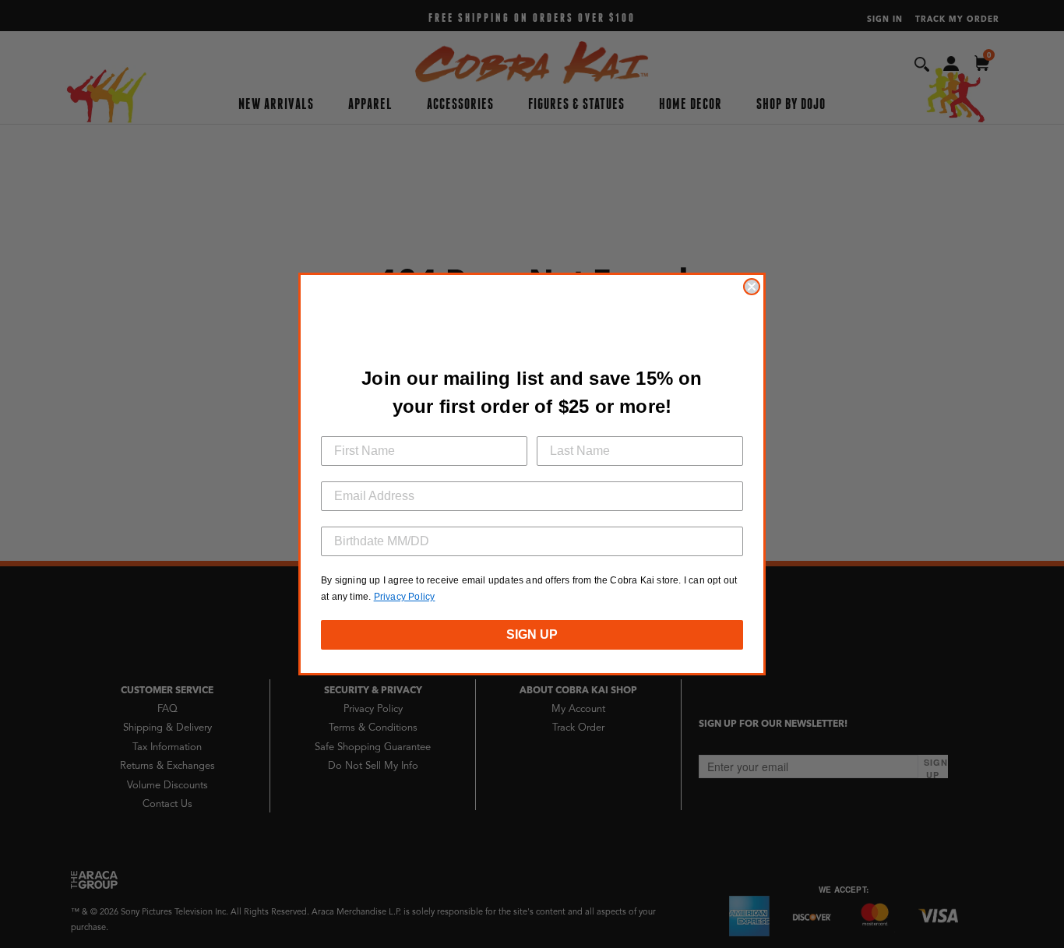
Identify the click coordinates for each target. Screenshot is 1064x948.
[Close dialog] (751, 286)
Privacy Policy (404, 596)
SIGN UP (532, 634)
